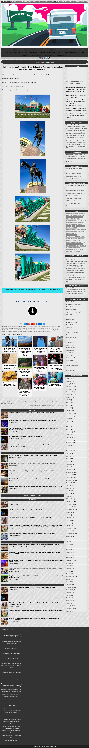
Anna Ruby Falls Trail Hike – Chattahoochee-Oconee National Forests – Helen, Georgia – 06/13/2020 (33, 455)
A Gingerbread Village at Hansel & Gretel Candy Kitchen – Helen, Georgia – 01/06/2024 (30, 444)
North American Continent (24, 330)
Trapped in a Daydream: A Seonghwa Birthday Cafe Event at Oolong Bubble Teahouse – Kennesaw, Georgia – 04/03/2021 (36, 568)
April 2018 (68, 523)
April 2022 (68, 405)
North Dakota (34, 330)
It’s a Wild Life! (69, 353)
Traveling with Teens (78, 249)
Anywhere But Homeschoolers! (73, 304)
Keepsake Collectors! (71, 363)
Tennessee (80, 142)
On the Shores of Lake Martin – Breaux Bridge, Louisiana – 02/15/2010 (10, 350)
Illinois (81, 128)
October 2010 (69, 590)
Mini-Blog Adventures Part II (48, 55)
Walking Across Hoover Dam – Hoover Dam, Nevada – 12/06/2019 (10, 367)
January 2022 (69, 411)
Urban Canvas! (69, 340)
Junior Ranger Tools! (33, 52)
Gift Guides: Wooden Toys (71, 237)
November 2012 (70, 560)
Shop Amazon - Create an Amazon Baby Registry (11, 673)
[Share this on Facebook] (27, 324)
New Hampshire (79, 135)
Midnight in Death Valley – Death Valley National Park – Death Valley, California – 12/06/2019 (31, 471)
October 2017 (69, 531)
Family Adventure (70, 220)
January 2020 (69, 469)
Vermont (71, 144)
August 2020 (69, 451)
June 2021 (68, 424)
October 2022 (69, 394)
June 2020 (68, 456)
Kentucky (75, 130)
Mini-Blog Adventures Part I (35, 55)
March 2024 (69, 381)
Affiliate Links (82, 88)
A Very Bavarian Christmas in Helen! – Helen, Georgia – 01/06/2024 (25, 436)
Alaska (48, 75)
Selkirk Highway (23, 332)
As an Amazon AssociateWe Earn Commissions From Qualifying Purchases (44, 61)
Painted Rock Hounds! (71, 337)
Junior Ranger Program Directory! (74, 176)
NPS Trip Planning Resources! (73, 174)
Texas (84, 142)
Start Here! (11, 49)
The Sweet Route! (70, 319)
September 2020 (70, 448)
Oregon (68, 141)
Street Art (77, 246)
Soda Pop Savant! (70, 330)
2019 (67, 213)
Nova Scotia (69, 158)
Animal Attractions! (51, 52)
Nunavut (73, 162)
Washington (79, 144)
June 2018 (51, 328)
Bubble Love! (69, 327)
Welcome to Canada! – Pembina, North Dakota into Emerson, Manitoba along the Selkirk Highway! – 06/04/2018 (33, 68)
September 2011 (70, 576)
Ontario (74, 158)
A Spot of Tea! (69, 325)
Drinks (78, 218)
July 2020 (68, 453)
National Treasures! (71, 348)
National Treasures (77, 242)
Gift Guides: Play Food (81, 229)
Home (6, 49)
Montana (84, 134)
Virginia (74, 144)
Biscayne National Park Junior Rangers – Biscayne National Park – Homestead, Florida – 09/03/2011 (24, 392)
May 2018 (81, 238)
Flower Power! (69, 355)
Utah (67, 144)
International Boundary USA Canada (33, 328)
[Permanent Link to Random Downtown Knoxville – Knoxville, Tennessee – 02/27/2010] (55, 341)
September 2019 (70, 480)
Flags (58, 326)
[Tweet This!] (25, 324)
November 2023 (70, 386)
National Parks (69, 242)
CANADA (82, 52)
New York (78, 137)
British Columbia (74, 155)
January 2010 (69, 606)
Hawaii (75, 128)
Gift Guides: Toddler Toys (71, 235)
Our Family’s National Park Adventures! (75, 179)
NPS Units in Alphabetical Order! (74, 168)
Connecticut (78, 127)
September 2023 (70, 389)
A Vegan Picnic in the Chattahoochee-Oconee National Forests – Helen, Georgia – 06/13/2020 (32, 463)
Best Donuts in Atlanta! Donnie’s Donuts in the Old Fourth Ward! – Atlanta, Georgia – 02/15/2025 (32, 413)
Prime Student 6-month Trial (11, 658)
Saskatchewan (73, 160)
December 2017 (70, 528)
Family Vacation (81, 222)
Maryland (68, 132)
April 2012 (68, 574)
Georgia (71, 128)
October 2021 (69, 419)
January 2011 (69, 584)
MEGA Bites (69, 240)
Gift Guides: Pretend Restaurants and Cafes (75, 231)
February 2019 (69, 499)
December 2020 (70, 440)
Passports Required (7, 332)
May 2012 (68, 571)
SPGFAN (29, 291)
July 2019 (68, 485)
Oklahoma (81, 139)
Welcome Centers (45, 332)
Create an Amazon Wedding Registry (11, 679)
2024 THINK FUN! (38, 49)
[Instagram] (44, 58)
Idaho (78, 128)
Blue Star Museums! (80, 49)
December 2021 (70, 413)
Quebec (68, 160)
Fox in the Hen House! (71, 368)
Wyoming (77, 146)
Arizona (76, 125)
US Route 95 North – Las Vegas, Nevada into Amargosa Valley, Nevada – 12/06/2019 (29, 479)
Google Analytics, (80, 114)
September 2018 (70, 509)
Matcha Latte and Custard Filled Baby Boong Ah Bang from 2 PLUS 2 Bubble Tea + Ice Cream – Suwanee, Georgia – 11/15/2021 (34, 553)
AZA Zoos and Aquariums (72, 196)
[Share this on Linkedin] (41, 324)
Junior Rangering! (70, 350)
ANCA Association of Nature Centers (75, 190)
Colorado (73, 127)
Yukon (77, 162)
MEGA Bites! (69, 314)
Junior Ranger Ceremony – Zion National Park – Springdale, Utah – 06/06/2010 (40, 369)
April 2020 (68, 461)
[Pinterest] (42, 58)
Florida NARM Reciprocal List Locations (74, 224)
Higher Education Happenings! (73, 312)
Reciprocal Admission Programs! (59, 49)
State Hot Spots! (8, 52)
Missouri (79, 134)
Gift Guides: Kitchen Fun (71, 229)
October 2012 (69, 563)
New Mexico (73, 137)
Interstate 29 (45, 328)
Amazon (72, 114)
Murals (78, 240)
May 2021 (68, 427)
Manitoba (15, 86)
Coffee (68, 218)
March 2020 (69, 464)
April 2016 (68, 547)
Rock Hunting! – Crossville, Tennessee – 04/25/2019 (55, 385)
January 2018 (69, 526)
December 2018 (70, 504)
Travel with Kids (70, 251)
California (68, 127)
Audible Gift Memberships (11, 648)
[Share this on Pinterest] (32, 324)
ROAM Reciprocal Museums (73, 201)
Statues (29, 332)
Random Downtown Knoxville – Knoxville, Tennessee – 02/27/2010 (55, 350)
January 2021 (69, 437)
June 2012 (68, 568)
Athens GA (81, 215)
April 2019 (68, 493)
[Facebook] (40, 58)
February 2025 (69, 378)
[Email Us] (46, 58)
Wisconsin (72, 146)
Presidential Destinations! (70, 52)
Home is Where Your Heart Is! (73, 365)
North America (14, 330)
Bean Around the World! (72, 322)
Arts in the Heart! (70, 360)
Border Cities (11, 326)
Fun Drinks (69, 226)
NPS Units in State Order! (72, 171)
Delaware (83, 127)
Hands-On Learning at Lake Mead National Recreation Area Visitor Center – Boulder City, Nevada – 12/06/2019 (36, 486)
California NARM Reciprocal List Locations (75, 217)
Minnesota (15, 75)
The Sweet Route (70, 249)
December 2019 (73, 218)
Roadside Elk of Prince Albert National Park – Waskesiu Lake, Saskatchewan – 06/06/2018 (25, 372)
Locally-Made (69, 238)
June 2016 (68, 542)
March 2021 (69, 432)
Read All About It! (70, 358)
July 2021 (68, 421)
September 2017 (70, 534)
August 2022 (69, 397)
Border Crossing (18, 326)
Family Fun (68, 222)
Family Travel (74, 222)
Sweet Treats (82, 246)
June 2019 (68, 488)
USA (78, 52)
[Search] (49, 58)
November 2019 (70, 475)
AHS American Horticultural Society (74, 188)
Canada (31, 326)
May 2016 (68, 544)
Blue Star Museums (71, 206)
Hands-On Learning (81, 237)
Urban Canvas (76, 251)
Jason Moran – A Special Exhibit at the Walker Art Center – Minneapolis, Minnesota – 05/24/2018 (55, 368)
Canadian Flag (37, 326)
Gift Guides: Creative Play (71, 227)
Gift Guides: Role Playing (71, 233)
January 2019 (69, 501)
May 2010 (68, 595)
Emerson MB (53, 326)
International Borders (7, 328)
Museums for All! (71, 49)
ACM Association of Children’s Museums (76, 185)
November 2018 (70, 507)
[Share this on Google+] (29, 324)
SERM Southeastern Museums (73, 203)
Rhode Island (80, 141)
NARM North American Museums (74, 198)
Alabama (68, 125)
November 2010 (70, 587)
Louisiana (79, 130)
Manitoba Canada (6, 330)
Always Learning (82, 213)
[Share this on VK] (36, 324)
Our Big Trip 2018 (54, 330)
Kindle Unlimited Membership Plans (11, 653)
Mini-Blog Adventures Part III (61, 55)
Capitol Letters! (70, 345)
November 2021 (70, 416)
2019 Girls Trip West (74, 213)
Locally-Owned (75, 238)
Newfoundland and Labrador (78, 156)
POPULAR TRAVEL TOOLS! (20, 49)
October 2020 (69, 445)
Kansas (70, 130)
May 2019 (68, 491)
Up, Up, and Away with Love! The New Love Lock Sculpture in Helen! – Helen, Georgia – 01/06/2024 (33, 420)
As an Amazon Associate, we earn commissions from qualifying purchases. (75, 83)
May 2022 (68, 402)
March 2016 (69, 550)
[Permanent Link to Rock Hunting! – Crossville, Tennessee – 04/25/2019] (55, 377)
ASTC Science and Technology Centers (75, 193)
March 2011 (69, 582)
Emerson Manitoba (45, 326)
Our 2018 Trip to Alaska (43, 330)
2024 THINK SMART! (46, 49)
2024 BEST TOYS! (29, 49)
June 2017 (68, 539)
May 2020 (68, 459)
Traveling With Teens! (71, 309)
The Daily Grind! (25, 55)
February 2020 (69, 467)
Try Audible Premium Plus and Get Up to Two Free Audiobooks (11, 642)
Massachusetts (75, 132)
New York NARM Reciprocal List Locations (75, 244)
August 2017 (69, 536)
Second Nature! (42, 52)
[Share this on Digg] (39, 324)
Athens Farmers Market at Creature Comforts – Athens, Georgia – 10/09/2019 (40, 388)
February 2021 (69, 435)
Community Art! (70, 342)
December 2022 (70, 392)
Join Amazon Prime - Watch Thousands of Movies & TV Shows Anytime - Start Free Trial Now (11, 665)
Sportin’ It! (68, 335)
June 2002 (68, 611)
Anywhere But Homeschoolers (72, 215)
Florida (67, 128)
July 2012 (68, 566)
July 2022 (68, 400)
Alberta (68, 155)
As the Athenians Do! (71, 307)
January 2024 (69, 384)
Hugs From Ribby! (70, 370)
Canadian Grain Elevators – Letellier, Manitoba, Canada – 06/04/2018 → (46, 405)
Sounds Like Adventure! (72, 332)
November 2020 (70, 443)
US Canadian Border (36, 332)
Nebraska (68, 135)
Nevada (73, 135)
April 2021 (68, 429)
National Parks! (17, 52)
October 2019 (69, 477)
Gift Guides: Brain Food (80, 226)
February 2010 (69, 603)
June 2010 (68, 592)
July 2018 (68, 515)
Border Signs (26, 326)
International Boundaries (18, 328)
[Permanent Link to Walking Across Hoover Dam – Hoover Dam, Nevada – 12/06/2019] (9, 359)
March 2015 (69, 558)
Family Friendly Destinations (79, 220)
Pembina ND (16, 332)
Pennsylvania (73, 141)
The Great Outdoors (75, 247)
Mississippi (74, 134)
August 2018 (69, 512)
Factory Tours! (60, 52)
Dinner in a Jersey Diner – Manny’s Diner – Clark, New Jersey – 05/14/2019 (9, 384)
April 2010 (68, 598)
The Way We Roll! (70, 317)
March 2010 (69, 600)
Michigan (81, 132)
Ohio (78, 139)
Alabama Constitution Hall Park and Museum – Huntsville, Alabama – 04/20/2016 (40, 351)
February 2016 (69, 552)
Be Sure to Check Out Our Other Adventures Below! (32, 302)
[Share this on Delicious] (44, 324)
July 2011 (68, 579)
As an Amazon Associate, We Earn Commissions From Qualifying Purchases (11, 636)
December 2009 (70, 608)
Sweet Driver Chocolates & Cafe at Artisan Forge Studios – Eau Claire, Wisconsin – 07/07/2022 (32, 533)
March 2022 (69, 408)
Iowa (67, 130)
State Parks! (24, 52)
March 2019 (69, 496)
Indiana (85, 128)
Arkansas (80, 125)
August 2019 (69, 483)
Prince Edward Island (81, 158)
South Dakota (73, 142)
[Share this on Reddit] (34, 324)
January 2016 (69, 555)
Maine (83, 130)
